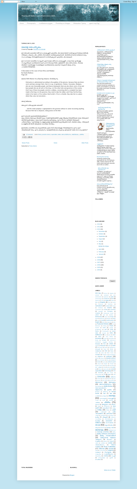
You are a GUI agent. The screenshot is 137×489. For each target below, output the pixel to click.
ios (105, 334)
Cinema (109, 307)
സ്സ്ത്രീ (111, 457)
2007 (99, 262)
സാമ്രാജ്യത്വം (108, 454)
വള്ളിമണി (100, 144)
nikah (96, 352)
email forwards (110, 320)
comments (113, 309)
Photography (31, 23)
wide (114, 378)
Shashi (112, 363)
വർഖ (96, 443)
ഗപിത (96, 400)
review (99, 361)
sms (104, 367)
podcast (109, 356)
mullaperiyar (98, 351)
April (100, 249)
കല (111, 393)
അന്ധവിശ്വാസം (66, 134)
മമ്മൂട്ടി (96, 427)
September (102, 236)
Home (22, 23)
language (97, 343)
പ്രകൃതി (105, 417)
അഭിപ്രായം (75, 134)
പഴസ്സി (96, 415)
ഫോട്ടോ (97, 421)
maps (106, 347)
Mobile (111, 349)
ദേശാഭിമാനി (106, 408)
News (111, 351)
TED (114, 370)
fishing (104, 325)
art (113, 298)
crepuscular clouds (108, 313)
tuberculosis (98, 374)
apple (112, 296)
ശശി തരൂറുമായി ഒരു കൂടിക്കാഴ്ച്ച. (104, 108)
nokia (102, 352)
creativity (97, 313)
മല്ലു (114, 431)
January (101, 254)
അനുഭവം (112, 382)
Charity (114, 305)
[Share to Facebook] (29, 137)
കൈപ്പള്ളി (111, 398)
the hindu (110, 372)
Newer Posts (25, 143)
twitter (59, 134)
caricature (98, 306)
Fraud (111, 325)
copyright (100, 311)
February (101, 252)
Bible (96, 302)
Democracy (98, 316)
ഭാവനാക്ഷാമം (109, 422)
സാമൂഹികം (98, 454)
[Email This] (23, 137)
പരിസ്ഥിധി (109, 413)
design (112, 316)
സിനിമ (106, 456)
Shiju (106, 365)
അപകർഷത (98, 386)
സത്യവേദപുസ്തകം (45, 23)
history (40, 134)
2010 (99, 229)
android (97, 295)
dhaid (96, 318)
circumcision (98, 309)
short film (111, 365)
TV (104, 374)
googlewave (98, 329)
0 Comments (29, 134)
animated (106, 295)
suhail (112, 369)
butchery (110, 304)
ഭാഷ (97, 425)
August (101, 239)
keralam (104, 340)
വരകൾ (111, 441)
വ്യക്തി (111, 448)
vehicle (99, 378)
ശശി (96, 450)
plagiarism (100, 356)
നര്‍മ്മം (114, 408)
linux (104, 343)
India (111, 333)
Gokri (104, 327)
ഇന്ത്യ (109, 390)
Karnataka (111, 338)
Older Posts (85, 143)
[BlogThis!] (25, 137)
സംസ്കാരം (107, 452)
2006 (99, 265)
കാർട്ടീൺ (97, 396)
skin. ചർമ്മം (98, 367)
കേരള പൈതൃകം (31, 47)
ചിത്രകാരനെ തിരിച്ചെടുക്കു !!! (106, 50)
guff (105, 329)
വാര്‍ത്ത (103, 443)
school (99, 363)
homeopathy (105, 331)
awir (102, 300)
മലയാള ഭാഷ (112, 430)
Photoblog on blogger (63, 23)
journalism (98, 338)
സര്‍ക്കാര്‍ (110, 450)
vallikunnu (113, 376)
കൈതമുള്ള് (103, 398)
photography (112, 354)
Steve (100, 369)
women (98, 380)
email (102, 320)
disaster (109, 318)
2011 (99, 226)
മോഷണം (109, 439)
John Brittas (109, 336)
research (113, 360)
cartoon (108, 305)
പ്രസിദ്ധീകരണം (109, 419)
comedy (105, 309)
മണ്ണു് (106, 425)
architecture (106, 298)
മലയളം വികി (110, 427)
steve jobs (106, 369)
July (100, 241)
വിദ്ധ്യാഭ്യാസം (99, 444)
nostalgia (97, 354)
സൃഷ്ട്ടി (113, 456)
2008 (99, 260)
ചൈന (97, 404)
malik (109, 345)
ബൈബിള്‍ (109, 421)
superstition (54, 134)
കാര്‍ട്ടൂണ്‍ (104, 396)
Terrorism (100, 372)
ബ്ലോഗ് (98, 422)
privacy (102, 358)
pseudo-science (46, 134)
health (111, 329)
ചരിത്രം (81, 134)
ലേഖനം (105, 441)
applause (106, 296)
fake (114, 322)
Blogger (72, 475)
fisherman (97, 325)
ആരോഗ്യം (98, 390)
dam (104, 314)
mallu (114, 345)
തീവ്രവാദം (107, 406)
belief (112, 300)
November (102, 231)
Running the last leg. (103, 157)
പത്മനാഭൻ (103, 411)
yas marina (105, 380)
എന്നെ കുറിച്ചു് (94, 23)
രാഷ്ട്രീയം (98, 441)
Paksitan (105, 354)
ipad (109, 334)
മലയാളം (99, 430)
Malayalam (103, 345)
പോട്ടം (97, 417)
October (101, 234)
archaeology (98, 298)
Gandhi (97, 327)
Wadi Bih (109, 378)
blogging (102, 302)
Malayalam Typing (79, 23)
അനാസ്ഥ (98, 382)
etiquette (109, 322)
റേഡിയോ (98, 459)
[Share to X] (27, 137)
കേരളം (112, 395)
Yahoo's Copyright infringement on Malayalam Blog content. (106, 81)
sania (104, 361)
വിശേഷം (102, 448)
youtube (112, 380)
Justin (105, 338)
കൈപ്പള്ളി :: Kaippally (37, 8)
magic (96, 345)
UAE (114, 374)
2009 (99, 257)
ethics (103, 322)
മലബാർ (102, 427)
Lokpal (111, 343)
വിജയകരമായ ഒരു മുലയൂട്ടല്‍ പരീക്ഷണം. (110, 125)
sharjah (105, 363)
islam (114, 334)
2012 (99, 224)
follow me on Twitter (110, 470)
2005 (99, 267)
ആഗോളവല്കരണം (100, 388)
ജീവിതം (113, 404)
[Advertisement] (68, 34)
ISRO (99, 336)
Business (100, 304)
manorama (100, 347)
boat (109, 302)
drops (114, 318)
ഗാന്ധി (111, 400)
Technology (107, 371)
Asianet (97, 300)
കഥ (104, 393)
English (97, 322)
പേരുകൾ (103, 415)
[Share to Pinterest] (31, 137)
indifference (98, 334)
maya (105, 349)
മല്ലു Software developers (106, 434)
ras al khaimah (101, 360)
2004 (99, 270)
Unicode (101, 376)
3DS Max (98, 293)
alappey (112, 293)
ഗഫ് (103, 400)
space (108, 367)
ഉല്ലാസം (105, 391)
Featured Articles (103, 324)
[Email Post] (23, 134)
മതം (111, 425)
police (96, 358)
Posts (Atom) (33, 146)
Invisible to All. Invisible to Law (105, 93)
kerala (96, 340)
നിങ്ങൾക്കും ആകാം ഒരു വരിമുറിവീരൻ (104, 65)
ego (98, 320)
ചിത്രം (107, 402)
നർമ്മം (99, 410)
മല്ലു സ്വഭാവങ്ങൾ (108, 435)
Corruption (110, 311)
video (103, 378)
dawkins (111, 314)
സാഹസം (98, 456)
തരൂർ (99, 406)
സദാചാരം (102, 450)
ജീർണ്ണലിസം (105, 404)
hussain (104, 333)
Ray (108, 360)
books (114, 302)
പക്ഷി (114, 410)
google (111, 327)
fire (113, 324)
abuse (105, 293)
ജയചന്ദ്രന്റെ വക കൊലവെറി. (103, 168)
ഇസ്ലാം (97, 391)
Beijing (107, 300)
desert (106, 316)
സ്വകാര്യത (101, 457)
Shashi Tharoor (99, 365)
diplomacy (102, 318)
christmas (100, 307)
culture (97, 314)
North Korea (110, 352)
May (100, 244)
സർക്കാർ (98, 452)
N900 (106, 351)
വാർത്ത (110, 443)
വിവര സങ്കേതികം (109, 446)
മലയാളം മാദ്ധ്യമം (103, 432)
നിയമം (107, 410)
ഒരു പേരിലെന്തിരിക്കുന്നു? (104, 184)
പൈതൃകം (111, 415)
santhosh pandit (111, 361)
